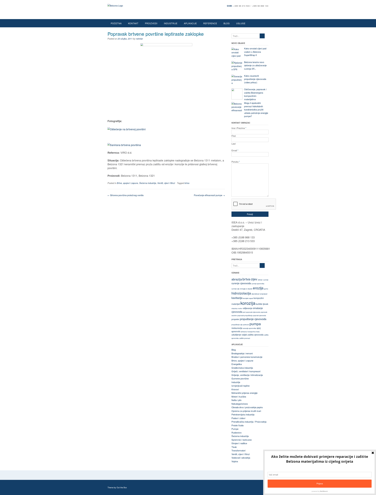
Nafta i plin (236, 400)
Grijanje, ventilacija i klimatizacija (247, 374)
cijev (254, 279)
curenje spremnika (257, 283)
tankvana (244, 331)
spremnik (235, 331)
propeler (235, 319)
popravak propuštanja (244, 315)
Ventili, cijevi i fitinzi (166, 183)
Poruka (235, 161)
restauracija (236, 328)
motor (240, 308)
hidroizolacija (241, 293)
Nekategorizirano (239, 403)
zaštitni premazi (244, 338)
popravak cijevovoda (253, 312)
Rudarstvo (236, 432)
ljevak (265, 303)
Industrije (170, 23)
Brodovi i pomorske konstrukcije (246, 356)
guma (266, 289)
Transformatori (238, 450)
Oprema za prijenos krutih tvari (246, 410)
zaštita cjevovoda (255, 334)
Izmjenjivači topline (240, 385)
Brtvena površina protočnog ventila (125, 195)
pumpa (255, 323)
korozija (247, 303)
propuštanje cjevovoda (253, 319)
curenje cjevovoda (241, 283)
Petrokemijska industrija (242, 414)
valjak (244, 334)
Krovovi (235, 389)
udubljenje (236, 334)
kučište (259, 303)
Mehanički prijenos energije (244, 392)
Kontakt (133, 23)
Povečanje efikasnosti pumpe (209, 195)
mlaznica (234, 308)
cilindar (260, 280)
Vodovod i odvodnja (240, 457)
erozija (258, 287)
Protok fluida (237, 425)
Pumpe (234, 428)
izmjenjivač (263, 294)
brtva (187, 183)
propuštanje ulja (236, 324)
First (233, 135)
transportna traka (253, 331)
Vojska (234, 461)
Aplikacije (190, 23)
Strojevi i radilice (239, 443)
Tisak (234, 446)
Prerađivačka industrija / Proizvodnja (248, 421)
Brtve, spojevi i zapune (127, 183)
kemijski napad (248, 298)
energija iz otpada (246, 289)
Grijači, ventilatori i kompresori (245, 371)
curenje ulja (235, 289)
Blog (227, 23)
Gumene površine (240, 378)
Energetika (236, 364)
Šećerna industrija (147, 183)
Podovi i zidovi (238, 418)
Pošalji (250, 214)
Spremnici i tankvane (241, 439)
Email (234, 150)
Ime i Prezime (238, 128)
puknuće (246, 324)
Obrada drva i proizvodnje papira (247, 407)
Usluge (240, 23)
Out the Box (122, 487)
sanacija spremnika (249, 328)
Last (233, 143)
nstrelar (139, 38)
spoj (259, 328)
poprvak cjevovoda (259, 315)
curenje (265, 280)
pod (244, 312)
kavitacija (236, 298)
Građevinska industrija (242, 367)
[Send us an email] (267, 10)
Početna (116, 23)
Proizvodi (151, 23)
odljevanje (247, 308)
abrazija (236, 279)
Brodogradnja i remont (242, 353)
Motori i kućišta (238, 396)
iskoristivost (255, 294)
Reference (210, 23)
